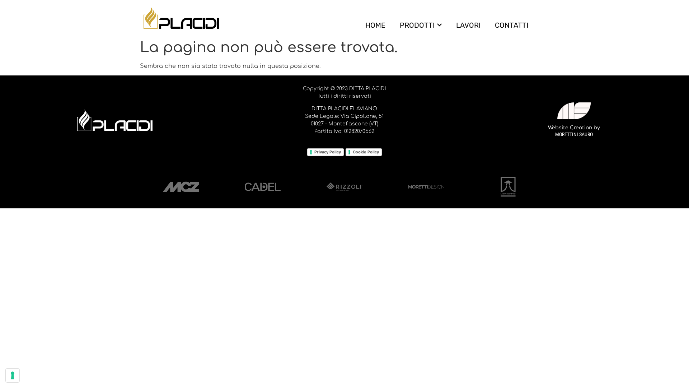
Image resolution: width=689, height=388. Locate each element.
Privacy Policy (327, 151)
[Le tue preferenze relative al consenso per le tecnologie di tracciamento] (12, 375)
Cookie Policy (366, 151)
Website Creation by (574, 127)
